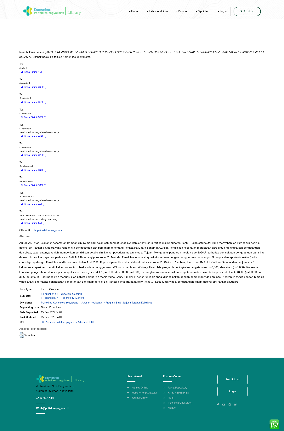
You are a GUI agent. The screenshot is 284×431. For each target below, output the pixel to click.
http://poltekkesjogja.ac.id (48, 230)
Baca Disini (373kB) (34, 155)
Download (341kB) (58, 170)
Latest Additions (158, 11)
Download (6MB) (55, 223)
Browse (183, 11)
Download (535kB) (58, 117)
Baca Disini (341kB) (34, 170)
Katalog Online (140, 387)
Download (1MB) (55, 72)
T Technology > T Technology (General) (63, 297)
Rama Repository (177, 387)
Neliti (170, 397)
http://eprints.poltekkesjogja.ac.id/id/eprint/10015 (68, 322)
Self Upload (247, 11)
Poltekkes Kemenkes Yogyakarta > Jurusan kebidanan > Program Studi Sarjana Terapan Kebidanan (97, 302)
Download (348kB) (58, 87)
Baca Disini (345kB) (34, 185)
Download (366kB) (58, 102)
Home (134, 11)
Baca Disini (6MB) (33, 223)
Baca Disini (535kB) (34, 117)
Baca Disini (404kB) (34, 136)
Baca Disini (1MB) (33, 72)
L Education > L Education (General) (61, 293)
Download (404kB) (58, 136)
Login (223, 11)
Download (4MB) (55, 204)
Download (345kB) (58, 185)
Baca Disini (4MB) (33, 204)
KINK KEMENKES (178, 392)
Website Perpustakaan (144, 392)
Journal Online (140, 397)
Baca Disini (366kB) (34, 102)
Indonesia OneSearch (180, 402)
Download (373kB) (58, 155)
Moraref (172, 407)
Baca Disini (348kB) (34, 87)
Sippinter (203, 11)
